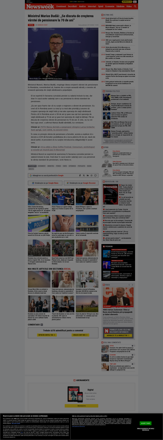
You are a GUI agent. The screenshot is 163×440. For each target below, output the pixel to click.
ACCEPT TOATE (145, 423)
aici (22, 432)
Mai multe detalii (16, 423)
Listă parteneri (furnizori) (78, 426)
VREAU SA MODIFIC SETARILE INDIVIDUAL (145, 429)
